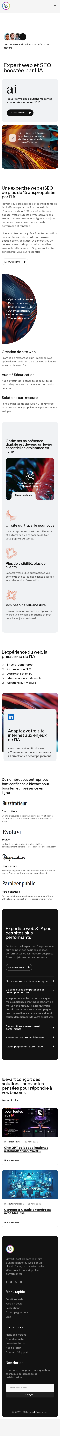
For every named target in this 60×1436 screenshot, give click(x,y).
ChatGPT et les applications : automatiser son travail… (26, 1149)
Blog (8, 1316)
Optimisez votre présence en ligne (27, 981)
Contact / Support (17, 1352)
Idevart (30, 1412)
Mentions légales (16, 1334)
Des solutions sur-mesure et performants (23, 1028)
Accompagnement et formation (25, 1046)
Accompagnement (17, 1312)
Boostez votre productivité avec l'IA (27, 1037)
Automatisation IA (19, 674)
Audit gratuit (13, 1348)
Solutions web (14, 1299)
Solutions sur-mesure (21, 683)
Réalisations (13, 1308)
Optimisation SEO (19, 669)
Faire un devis (14, 1303)
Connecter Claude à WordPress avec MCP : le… (27, 1211)
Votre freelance (15, 1343)
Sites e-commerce (20, 664)
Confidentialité (15, 1339)
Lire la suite (10, 1160)
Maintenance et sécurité (24, 678)
